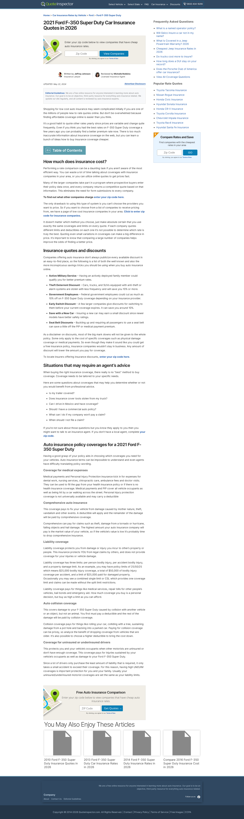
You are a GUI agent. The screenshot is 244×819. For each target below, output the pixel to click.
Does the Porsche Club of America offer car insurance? (176, 70)
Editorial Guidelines (55, 93)
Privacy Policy (141, 812)
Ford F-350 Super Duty (108, 15)
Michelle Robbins (122, 74)
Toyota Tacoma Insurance (171, 90)
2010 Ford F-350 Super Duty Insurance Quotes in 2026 (61, 763)
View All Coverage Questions (173, 76)
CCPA (188, 812)
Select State (134, 4)
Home (46, 15)
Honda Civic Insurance (169, 99)
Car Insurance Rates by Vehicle (69, 15)
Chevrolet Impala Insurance (172, 118)
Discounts (175, 4)
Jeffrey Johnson (82, 74)
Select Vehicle (116, 4)
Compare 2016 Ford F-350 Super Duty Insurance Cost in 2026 (181, 763)
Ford (91, 15)
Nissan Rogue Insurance (170, 94)
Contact (128, 812)
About (46, 799)
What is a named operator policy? (176, 28)
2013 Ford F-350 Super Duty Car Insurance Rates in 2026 (101, 763)
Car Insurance (158, 4)
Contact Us (56, 799)
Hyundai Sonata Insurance (171, 104)
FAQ (147, 4)
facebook (198, 796)
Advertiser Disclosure (135, 84)
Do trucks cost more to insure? (174, 56)
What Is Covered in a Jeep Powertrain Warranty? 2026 (172, 42)
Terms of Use (113, 58)
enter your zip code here (109, 197)
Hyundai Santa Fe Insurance (172, 127)
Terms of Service (159, 812)
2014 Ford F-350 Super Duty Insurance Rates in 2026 (139, 763)
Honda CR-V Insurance (169, 108)
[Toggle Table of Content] (64, 150)
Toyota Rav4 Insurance (169, 122)
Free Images (176, 812)
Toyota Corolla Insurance (171, 113)
